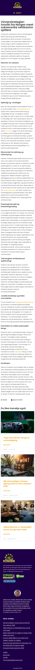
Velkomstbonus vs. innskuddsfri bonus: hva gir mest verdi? (17, 528)
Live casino (8, 131)
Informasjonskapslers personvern (13, 660)
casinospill (18, 352)
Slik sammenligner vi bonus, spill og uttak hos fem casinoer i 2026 (17, 483)
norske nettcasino (9, 190)
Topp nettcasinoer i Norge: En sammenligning (16, 439)
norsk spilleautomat (23, 109)
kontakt (5, 657)
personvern (6, 655)
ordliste (5, 652)
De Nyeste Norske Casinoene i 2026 (13, 648)
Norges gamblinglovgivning (24, 302)
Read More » (7, 445)
